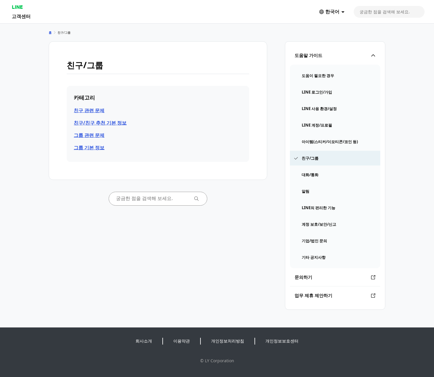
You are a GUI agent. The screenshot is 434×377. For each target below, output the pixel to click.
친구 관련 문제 (89, 110)
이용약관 (181, 341)
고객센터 (21, 16)
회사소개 (144, 341)
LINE (17, 7)
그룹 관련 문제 (89, 135)
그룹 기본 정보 (89, 147)
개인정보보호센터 (281, 341)
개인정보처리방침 (227, 341)
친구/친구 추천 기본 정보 (100, 122)
